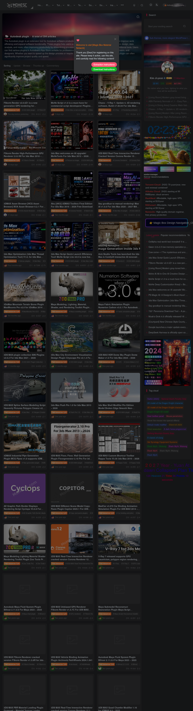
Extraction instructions (104, 64)
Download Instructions (104, 69)
